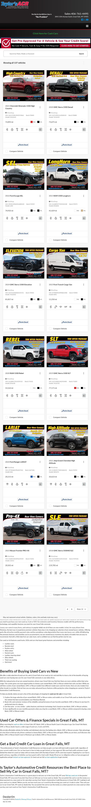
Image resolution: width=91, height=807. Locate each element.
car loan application (51, 757)
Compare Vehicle (16, 151)
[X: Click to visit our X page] (85, 20)
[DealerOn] (9, 797)
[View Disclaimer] (27, 129)
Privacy (29, 799)
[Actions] (40, 107)
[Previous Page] (67, 609)
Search (81, 54)
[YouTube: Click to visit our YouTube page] (87, 20)
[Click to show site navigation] (87, 26)
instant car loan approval (21, 757)
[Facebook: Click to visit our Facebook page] (82, 20)
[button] (42, 86)
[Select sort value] (86, 63)
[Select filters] (81, 63)
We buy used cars (72, 775)
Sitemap (23, 799)
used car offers (18, 724)
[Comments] (40, 129)
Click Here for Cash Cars (45, 33)
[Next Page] (72, 609)
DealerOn (18, 799)
